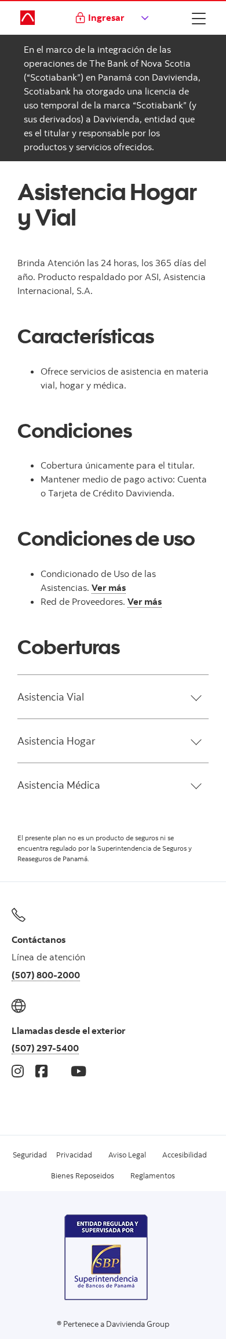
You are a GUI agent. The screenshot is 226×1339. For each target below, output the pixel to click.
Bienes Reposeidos (82, 1175)
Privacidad (74, 1154)
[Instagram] (18, 1071)
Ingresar (106, 17)
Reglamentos (152, 1175)
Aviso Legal (127, 1154)
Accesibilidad (184, 1154)
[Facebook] (41, 1071)
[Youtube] (78, 1071)
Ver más (109, 587)
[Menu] (199, 18)
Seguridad (30, 1154)
